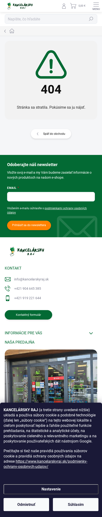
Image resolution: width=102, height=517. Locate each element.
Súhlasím (76, 504)
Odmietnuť (26, 504)
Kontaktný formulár (28, 315)
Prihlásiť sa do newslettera (29, 225)
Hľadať (91, 19)
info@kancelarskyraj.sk (31, 279)
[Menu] (96, 6)
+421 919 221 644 (27, 298)
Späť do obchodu (54, 133)
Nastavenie (51, 489)
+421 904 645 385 (27, 288)
